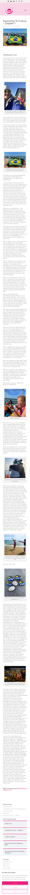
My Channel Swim (7, 807)
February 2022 (6, 868)
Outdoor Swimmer (7, 811)
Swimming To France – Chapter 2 (11, 815)
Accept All (15, 883)
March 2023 (6, 864)
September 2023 (7, 862)
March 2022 (6, 866)
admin (5, 26)
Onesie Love (6, 813)
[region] (15, 882)
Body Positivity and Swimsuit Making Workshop (14, 809)
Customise (15, 887)
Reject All (15, 891)
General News (17, 26)
